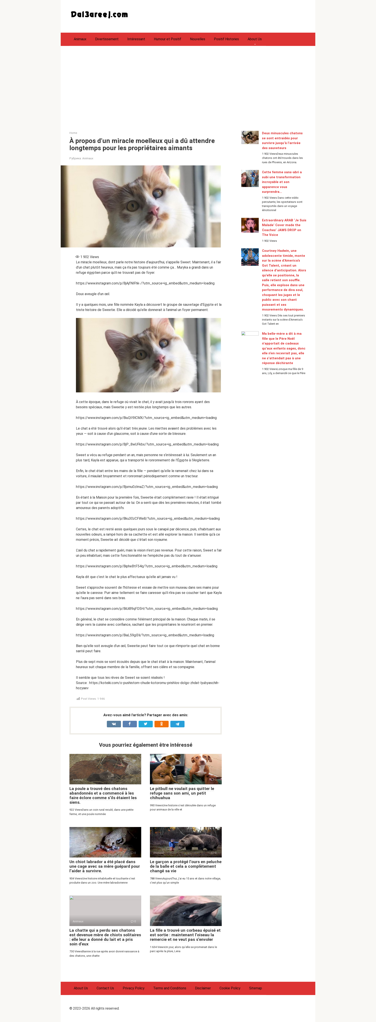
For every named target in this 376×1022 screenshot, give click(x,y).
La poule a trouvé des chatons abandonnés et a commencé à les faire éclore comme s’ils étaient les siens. (103, 795)
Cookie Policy (230, 988)
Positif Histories (226, 39)
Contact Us (105, 988)
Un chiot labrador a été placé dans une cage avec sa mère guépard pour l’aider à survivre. (104, 866)
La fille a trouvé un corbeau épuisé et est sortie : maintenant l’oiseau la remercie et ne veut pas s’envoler (185, 935)
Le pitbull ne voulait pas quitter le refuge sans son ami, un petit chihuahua (182, 793)
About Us (255, 39)
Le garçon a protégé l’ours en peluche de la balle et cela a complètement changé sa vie (186, 866)
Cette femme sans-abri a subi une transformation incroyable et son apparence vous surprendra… (282, 182)
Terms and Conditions (169, 988)
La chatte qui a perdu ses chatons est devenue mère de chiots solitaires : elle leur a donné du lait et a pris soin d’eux (105, 937)
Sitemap (255, 988)
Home (73, 132)
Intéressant (136, 39)
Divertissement (107, 39)
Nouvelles (197, 39)
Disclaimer (203, 988)
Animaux (80, 39)
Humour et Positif (167, 39)
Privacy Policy (133, 988)
